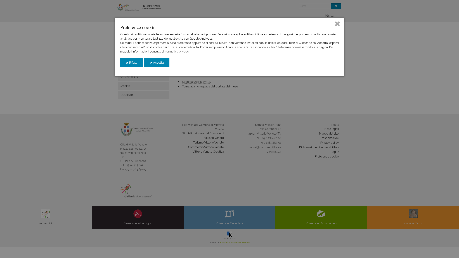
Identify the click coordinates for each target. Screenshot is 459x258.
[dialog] (229, 47)
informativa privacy (175, 51)
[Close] (337, 23)
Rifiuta (135, 64)
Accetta (160, 64)
